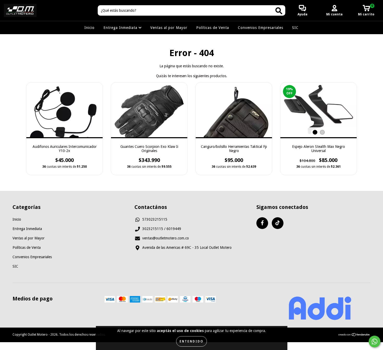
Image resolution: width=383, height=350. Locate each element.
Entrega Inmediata (121, 28)
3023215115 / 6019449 (161, 229)
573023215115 (154, 219)
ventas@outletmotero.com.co (165, 238)
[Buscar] (279, 11)
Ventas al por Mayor (168, 28)
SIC (295, 28)
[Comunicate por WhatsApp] (374, 341)
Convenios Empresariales (260, 28)
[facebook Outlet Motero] (262, 223)
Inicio (89, 28)
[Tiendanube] (354, 335)
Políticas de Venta (212, 28)
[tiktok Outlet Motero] (277, 223)
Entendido (191, 341)
